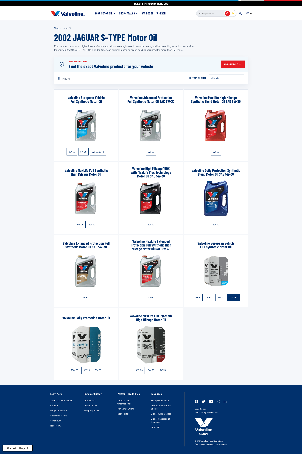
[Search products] (227, 13)
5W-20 (80, 224)
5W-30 (83, 151)
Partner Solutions (125, 408)
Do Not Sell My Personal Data (206, 412)
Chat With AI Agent (17, 447)
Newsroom (55, 425)
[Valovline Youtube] (211, 401)
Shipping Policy (91, 410)
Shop (56, 28)
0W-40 (72, 151)
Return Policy (90, 405)
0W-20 (197, 297)
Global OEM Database (161, 413)
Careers (54, 405)
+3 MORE (233, 297)
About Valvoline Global (61, 400)
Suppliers (155, 427)
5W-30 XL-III (98, 151)
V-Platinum (55, 420)
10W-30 (74, 370)
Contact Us (89, 400)
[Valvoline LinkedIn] (225, 401)
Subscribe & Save (58, 415)
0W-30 (209, 297)
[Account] (241, 13)
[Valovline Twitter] (203, 401)
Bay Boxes (147, 13)
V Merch (161, 13)
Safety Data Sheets (160, 400)
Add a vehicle (231, 64)
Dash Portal (123, 413)
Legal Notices (200, 409)
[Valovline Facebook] (196, 401)
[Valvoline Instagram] (218, 401)
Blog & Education (58, 410)
